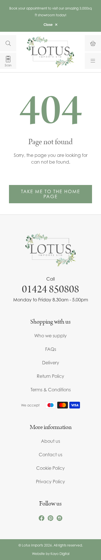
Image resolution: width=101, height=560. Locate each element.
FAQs (50, 349)
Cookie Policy (50, 468)
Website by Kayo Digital (50, 554)
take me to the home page (50, 194)
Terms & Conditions (51, 389)
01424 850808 (50, 289)
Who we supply (50, 335)
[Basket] (93, 43)
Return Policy (50, 376)
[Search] (8, 43)
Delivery (50, 362)
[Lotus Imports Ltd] (50, 52)
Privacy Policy (50, 481)
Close (48, 24)
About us (50, 441)
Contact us (50, 454)
